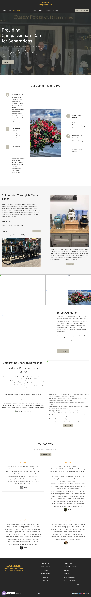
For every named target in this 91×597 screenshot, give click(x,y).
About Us (45, 580)
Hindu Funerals (45, 573)
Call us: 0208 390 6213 (82, 10)
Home (34, 10)
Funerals (45, 570)
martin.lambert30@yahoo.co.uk (76, 584)
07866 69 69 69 (16, 10)
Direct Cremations (45, 566)
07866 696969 (72, 580)
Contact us (45, 577)
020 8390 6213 (71, 577)
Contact (55, 10)
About (40, 10)
